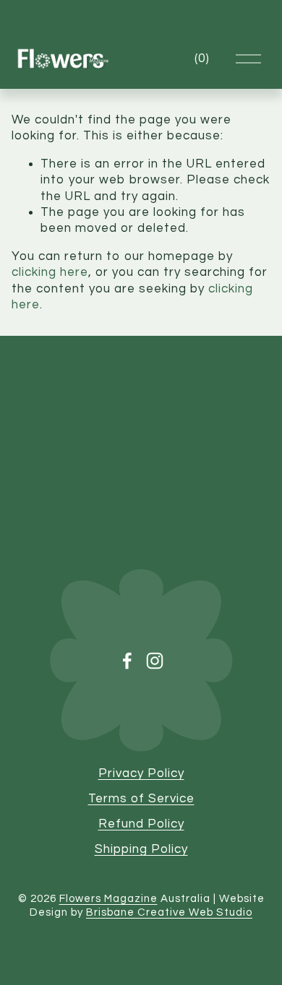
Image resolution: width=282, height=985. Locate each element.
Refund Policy (141, 823)
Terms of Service (141, 798)
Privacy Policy (141, 773)
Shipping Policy (141, 849)
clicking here (50, 272)
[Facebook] (127, 660)
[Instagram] (154, 660)
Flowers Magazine (108, 898)
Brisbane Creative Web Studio (169, 912)
